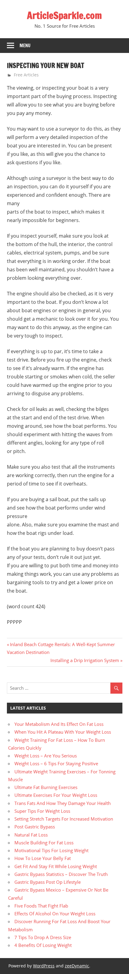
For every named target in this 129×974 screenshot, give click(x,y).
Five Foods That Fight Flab (41, 906)
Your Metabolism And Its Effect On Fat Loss (59, 724)
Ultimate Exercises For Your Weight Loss (55, 795)
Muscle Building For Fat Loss (44, 843)
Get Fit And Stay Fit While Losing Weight (55, 866)
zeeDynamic (77, 966)
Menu (25, 45)
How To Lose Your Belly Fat (42, 858)
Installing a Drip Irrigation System (84, 660)
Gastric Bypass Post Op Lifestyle (47, 882)
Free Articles (26, 75)
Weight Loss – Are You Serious (45, 756)
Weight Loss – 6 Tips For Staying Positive (56, 763)
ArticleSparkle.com (64, 15)
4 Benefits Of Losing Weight (43, 945)
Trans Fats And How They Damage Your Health (62, 803)
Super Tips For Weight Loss (42, 811)
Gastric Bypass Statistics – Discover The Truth (61, 874)
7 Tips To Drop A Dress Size (42, 937)
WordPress (44, 966)
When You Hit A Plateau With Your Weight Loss (62, 732)
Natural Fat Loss (31, 835)
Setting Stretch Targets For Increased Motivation (63, 819)
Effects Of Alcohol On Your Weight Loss (54, 914)
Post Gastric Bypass (34, 827)
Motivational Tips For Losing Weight (51, 850)
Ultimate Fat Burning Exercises (45, 787)
